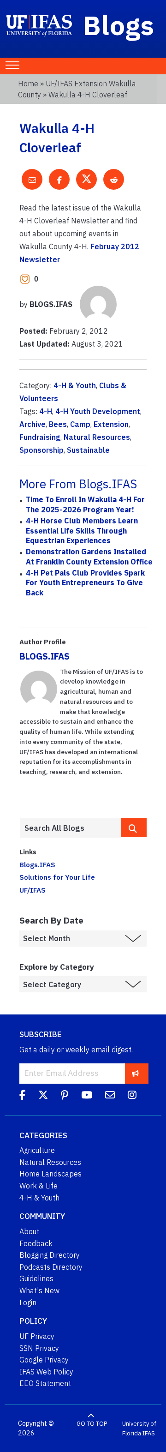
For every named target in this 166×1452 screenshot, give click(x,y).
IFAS (148, 1433)
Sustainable (88, 450)
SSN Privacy (39, 1348)
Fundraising (39, 437)
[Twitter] (43, 1096)
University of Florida (139, 1429)
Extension (111, 424)
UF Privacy (36, 1336)
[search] (134, 827)
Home (28, 83)
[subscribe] (135, 1073)
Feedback (36, 1243)
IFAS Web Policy (46, 1371)
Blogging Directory (49, 1255)
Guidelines (36, 1278)
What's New (39, 1290)
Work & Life (38, 1185)
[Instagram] (132, 1096)
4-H (45, 411)
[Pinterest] (64, 1096)
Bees (58, 424)
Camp (80, 424)
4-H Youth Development (97, 411)
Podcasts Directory (51, 1267)
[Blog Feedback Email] (110, 1096)
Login (27, 1302)
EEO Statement (45, 1383)
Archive (32, 424)
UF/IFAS (32, 889)
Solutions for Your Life (57, 877)
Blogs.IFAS (37, 864)
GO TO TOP (92, 1424)
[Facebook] (22, 1096)
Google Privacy (44, 1359)
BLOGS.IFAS (44, 656)
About (29, 1231)
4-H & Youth (74, 385)
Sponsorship (41, 450)
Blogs (118, 24)
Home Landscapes (50, 1173)
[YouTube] (86, 1096)
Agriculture (37, 1150)
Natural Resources (97, 437)
